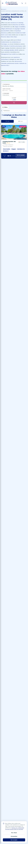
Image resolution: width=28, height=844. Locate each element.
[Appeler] (22, 3)
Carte (21, 121)
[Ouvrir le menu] (2, 3)
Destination (7, 84)
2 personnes (6, 95)
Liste (8, 121)
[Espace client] (25, 3)
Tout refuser (14, 832)
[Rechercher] (14, 102)
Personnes (6, 93)
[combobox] (14, 86)
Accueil (4, 9)
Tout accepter (14, 839)
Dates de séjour (6, 88)
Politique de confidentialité (17, 827)
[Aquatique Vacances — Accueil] (11, 3)
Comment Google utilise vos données (14, 829)
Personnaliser (14, 836)
